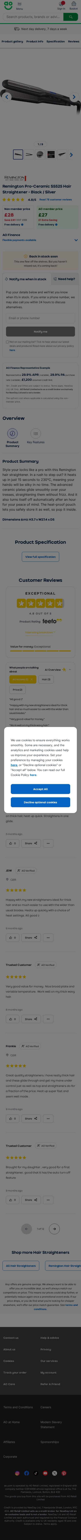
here (14, 765)
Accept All (40, 789)
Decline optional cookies (40, 802)
